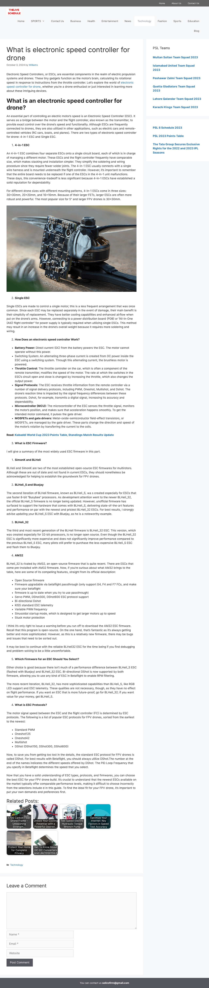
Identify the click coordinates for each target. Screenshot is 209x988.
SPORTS (36, 21)
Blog (196, 30)
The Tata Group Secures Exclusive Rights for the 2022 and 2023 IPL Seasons (176, 148)
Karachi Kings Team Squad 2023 (175, 107)
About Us (176, 3)
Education (193, 21)
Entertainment (110, 21)
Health (91, 21)
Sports (177, 21)
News (128, 21)
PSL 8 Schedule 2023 (167, 127)
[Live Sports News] (15, 11)
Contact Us (193, 3)
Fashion (162, 21)
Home (162, 3)
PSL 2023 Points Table (168, 136)
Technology (144, 21)
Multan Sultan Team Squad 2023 (175, 57)
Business (75, 21)
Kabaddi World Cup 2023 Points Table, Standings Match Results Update (64, 435)
